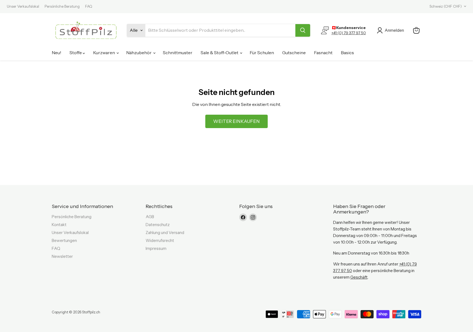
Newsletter (62, 256)
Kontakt (59, 224)
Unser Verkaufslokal (23, 6)
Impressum (156, 248)
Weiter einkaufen (236, 121)
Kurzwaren (104, 52)
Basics (347, 52)
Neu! (56, 52)
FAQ (88, 6)
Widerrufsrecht (160, 240)
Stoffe (76, 52)
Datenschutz (158, 224)
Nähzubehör (139, 52)
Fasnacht (323, 52)
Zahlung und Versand (165, 232)
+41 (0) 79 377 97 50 (348, 32)
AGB (150, 216)
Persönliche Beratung (62, 6)
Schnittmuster (177, 52)
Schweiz (445, 6)
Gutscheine (294, 52)
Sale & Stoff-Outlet (220, 52)
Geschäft (359, 277)
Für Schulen (262, 52)
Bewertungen (64, 240)
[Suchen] (302, 30)
